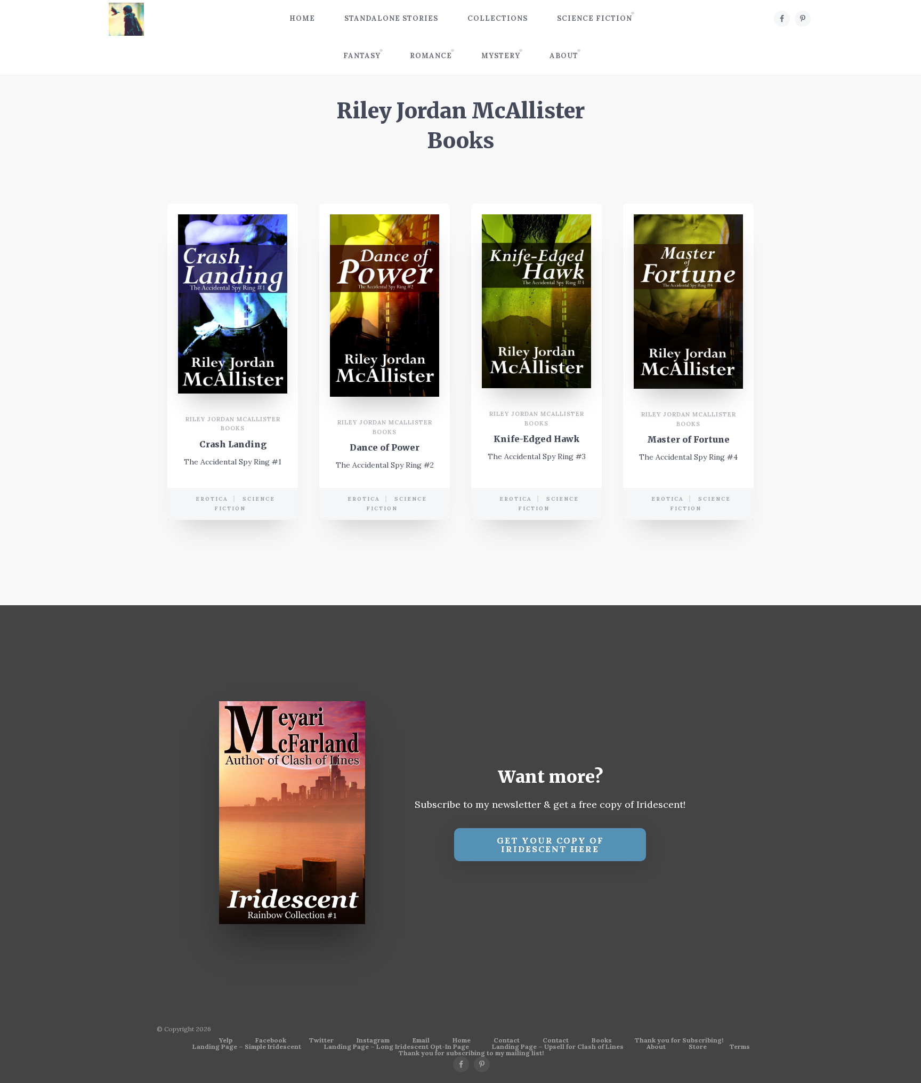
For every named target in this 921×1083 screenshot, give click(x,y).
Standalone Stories (391, 18)
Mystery (500, 55)
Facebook (270, 1040)
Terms (740, 1047)
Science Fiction (594, 18)
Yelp (225, 1040)
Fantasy (362, 55)
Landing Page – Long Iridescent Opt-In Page (396, 1047)
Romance (431, 55)
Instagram (373, 1040)
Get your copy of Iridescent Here (550, 844)
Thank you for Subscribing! (679, 1040)
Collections (497, 18)
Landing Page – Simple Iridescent (246, 1047)
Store (698, 1047)
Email (421, 1040)
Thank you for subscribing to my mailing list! (471, 1053)
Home (302, 18)
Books (602, 1040)
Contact (507, 1040)
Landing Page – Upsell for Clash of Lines (558, 1047)
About (564, 55)
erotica (212, 498)
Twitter (321, 1040)
